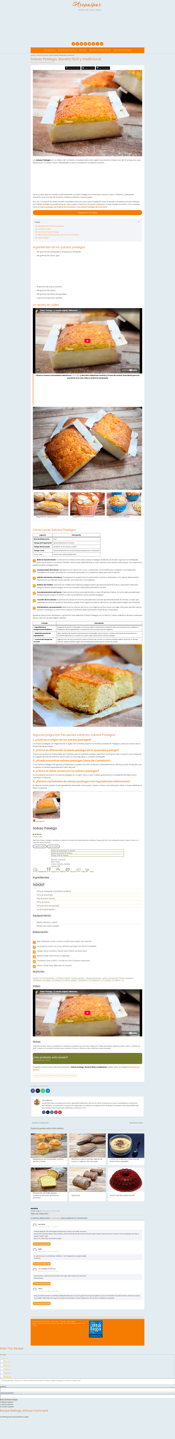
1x (34, 884)
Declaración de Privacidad (40, 1321)
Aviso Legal (54, 1321)
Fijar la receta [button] (53, 846)
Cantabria (37, 1075)
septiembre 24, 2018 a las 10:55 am (48, 1227)
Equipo (53, 871)
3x (40, 884)
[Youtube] (85, 44)
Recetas (83, 50)
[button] (33, 834)
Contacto (62, 1321)
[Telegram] (93, 44)
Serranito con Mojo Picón (40, 1123)
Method (63, 871)
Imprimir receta (103, 68)
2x (37, 884)
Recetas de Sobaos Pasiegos (67, 1075)
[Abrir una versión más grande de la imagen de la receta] (46, 818)
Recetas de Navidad (122, 50)
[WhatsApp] (43, 1091)
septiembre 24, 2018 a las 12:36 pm (48, 1271)
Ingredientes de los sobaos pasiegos (51, 226)
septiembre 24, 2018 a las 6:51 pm (48, 1291)
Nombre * (3, 1386)
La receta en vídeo (44, 229)
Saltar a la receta (73, 68)
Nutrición (73, 871)
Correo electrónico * (7, 1393)
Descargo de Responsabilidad (67, 1323)
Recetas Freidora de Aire (100, 50)
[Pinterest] (89, 44)
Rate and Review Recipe (8, 1400)
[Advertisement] (87, 28)
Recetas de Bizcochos (49, 1075)
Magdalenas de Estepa (87, 212)
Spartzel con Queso (136, 1123)
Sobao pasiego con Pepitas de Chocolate (58, 207)
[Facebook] (73, 44)
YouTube (76, 375)
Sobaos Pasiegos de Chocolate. (94, 207)
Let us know (37, 1060)
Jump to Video (89, 68)
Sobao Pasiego (43, 238)
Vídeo (83, 871)
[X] (77, 44)
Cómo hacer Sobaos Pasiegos (48, 232)
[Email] (101, 44)
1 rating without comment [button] (50, 1211)
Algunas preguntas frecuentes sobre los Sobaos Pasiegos (58, 235)
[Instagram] (81, 44)
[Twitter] (48, 1112)
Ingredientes (42, 871)
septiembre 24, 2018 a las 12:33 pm (48, 1251)
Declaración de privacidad (47, 1323)
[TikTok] (97, 44)
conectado (55, 1218)
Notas (91, 871)
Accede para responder (42, 1244)
